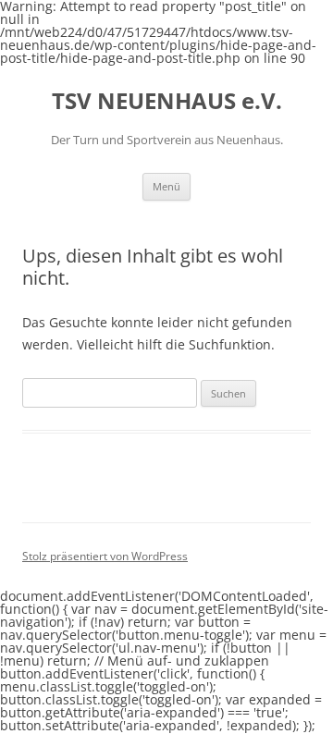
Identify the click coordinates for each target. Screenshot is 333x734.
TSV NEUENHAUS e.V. (167, 101)
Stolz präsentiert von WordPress (105, 556)
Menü (166, 186)
